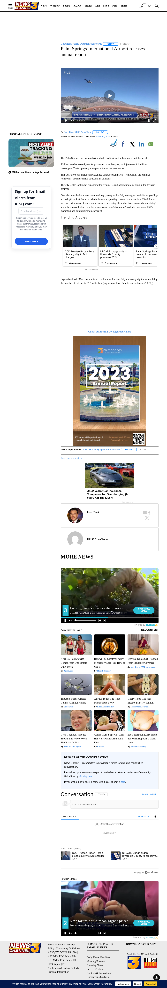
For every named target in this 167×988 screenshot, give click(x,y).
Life (97, 5)
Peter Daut (69, 132)
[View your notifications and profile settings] (155, 816)
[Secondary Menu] (12, 5)
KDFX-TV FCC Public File (62, 960)
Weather (55, 5)
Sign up (153, 794)
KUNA (77, 5)
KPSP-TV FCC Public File (62, 956)
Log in (145, 794)
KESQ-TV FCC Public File (62, 952)
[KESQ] (26, 6)
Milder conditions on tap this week (31, 172)
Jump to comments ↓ (71, 458)
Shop (106, 5)
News (44, 5)
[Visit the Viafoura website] (152, 872)
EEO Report (54, 964)
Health (88, 5)
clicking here (85, 776)
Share (124, 5)
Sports (66, 5)
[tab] (70, 816)
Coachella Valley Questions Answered (101, 449)
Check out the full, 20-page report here (109, 331)
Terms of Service (56, 944)
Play (114, 5)
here (123, 781)
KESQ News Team (83, 132)
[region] (110, 833)
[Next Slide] (156, 246)
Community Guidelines (68, 948)
